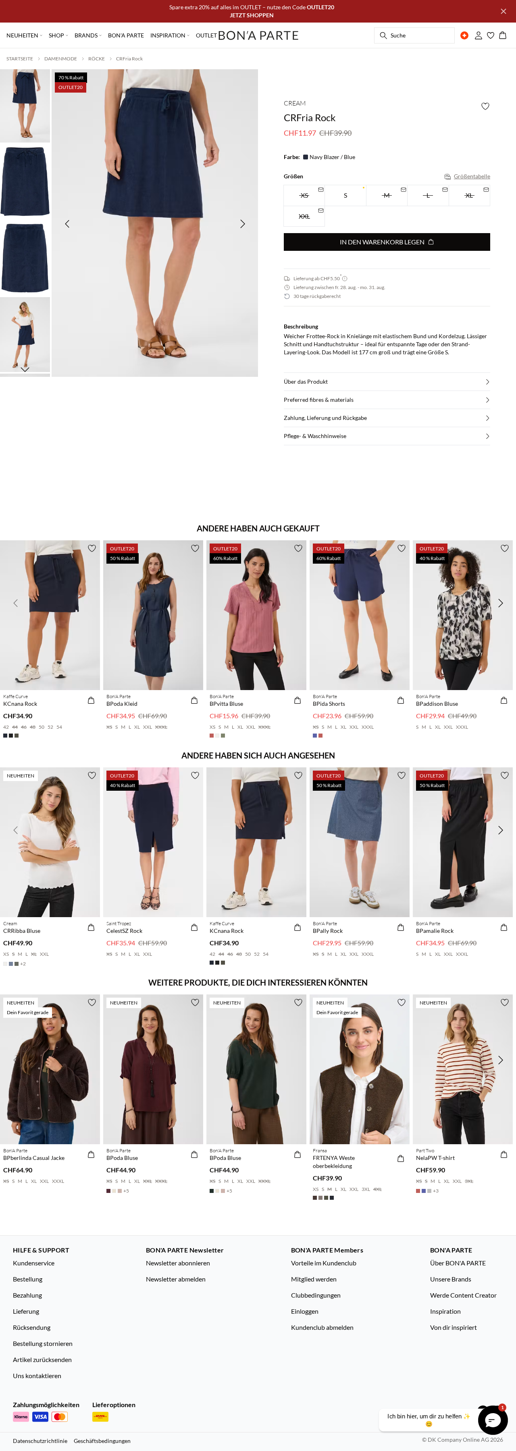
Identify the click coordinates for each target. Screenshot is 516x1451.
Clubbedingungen (316, 1295)
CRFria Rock (129, 59)
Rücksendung (31, 1327)
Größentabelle (472, 176)
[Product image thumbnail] (25, 105)
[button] (387, 381)
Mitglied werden (314, 1279)
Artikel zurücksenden (42, 1359)
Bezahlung (27, 1295)
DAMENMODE (60, 59)
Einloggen (304, 1311)
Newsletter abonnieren (178, 1263)
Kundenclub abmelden (322, 1327)
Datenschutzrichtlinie (40, 1440)
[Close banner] (503, 11)
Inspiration (445, 1311)
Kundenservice (33, 1263)
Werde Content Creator (463, 1295)
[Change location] (464, 35)
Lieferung (26, 1311)
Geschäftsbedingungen (102, 1440)
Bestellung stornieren (43, 1343)
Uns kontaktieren (37, 1375)
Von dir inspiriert (453, 1327)
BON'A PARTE (126, 35)
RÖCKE (96, 59)
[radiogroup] (387, 206)
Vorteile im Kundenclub (323, 1263)
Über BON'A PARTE (458, 1263)
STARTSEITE (19, 59)
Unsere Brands (450, 1279)
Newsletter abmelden (176, 1279)
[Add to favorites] (485, 106)
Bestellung (27, 1279)
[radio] (345, 195)
